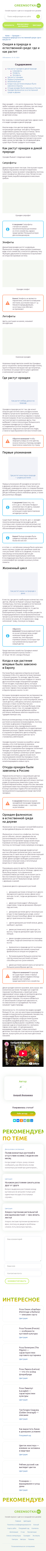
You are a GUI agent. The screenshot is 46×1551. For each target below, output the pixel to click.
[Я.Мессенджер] (14, 1120)
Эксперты (36, 1535)
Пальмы (31, 1539)
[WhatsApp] (28, 1120)
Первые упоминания (15, 79)
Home (7, 36)
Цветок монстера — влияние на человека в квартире (29, 1448)
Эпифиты (16, 73)
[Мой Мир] (31, 1120)
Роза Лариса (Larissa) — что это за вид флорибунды (29, 1372)
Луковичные (32, 1532)
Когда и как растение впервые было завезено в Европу (21, 85)
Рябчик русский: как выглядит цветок (29, 1465)
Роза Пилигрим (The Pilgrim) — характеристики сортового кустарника (30, 1351)
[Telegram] (24, 1120)
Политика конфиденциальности (19, 1524)
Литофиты (17, 75)
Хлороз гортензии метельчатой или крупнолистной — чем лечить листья (22, 1215)
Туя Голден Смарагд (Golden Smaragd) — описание (29, 1412)
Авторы (23, 1539)
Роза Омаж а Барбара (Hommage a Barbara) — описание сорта (29, 1312)
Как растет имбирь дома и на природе (23, 402)
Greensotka (27, 5)
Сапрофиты (17, 71)
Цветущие (37, 25)
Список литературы (13, 1535)
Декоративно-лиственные (23, 25)
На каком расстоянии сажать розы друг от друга (22, 1183)
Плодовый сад (25, 1435)
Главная (18, 1521)
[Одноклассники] (21, 1120)
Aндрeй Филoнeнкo (23, 1095)
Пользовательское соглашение (23, 1546)
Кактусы (15, 1539)
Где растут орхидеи (15, 77)
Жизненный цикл (14, 82)
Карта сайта (11, 1528)
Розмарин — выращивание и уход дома (29, 1483)
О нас (23, 1532)
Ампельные (14, 1532)
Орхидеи (15, 36)
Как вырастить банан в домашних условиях (29, 1430)
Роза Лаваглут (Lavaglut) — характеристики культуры (27, 1392)
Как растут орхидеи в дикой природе (22, 69)
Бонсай (36, 1524)
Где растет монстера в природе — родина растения (23, 476)
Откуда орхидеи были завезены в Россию (24, 88)
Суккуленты (9, 25)
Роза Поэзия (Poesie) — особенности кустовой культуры (29, 1331)
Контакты (35, 1528)
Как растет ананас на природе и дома (23, 592)
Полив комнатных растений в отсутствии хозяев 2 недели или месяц (21, 1155)
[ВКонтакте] (17, 1120)
